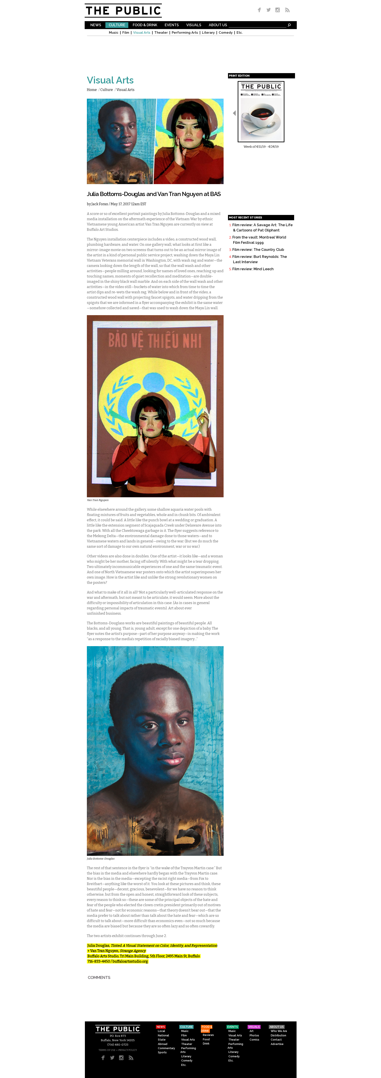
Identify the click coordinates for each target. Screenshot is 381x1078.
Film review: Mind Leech (253, 269)
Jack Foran (100, 204)
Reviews (208, 1035)
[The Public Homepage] (129, 11)
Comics (254, 1039)
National (163, 1035)
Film (125, 32)
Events (172, 25)
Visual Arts (141, 32)
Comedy (226, 32)
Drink (206, 1043)
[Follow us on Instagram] (277, 10)
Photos (254, 1035)
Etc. (240, 32)
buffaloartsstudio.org (130, 961)
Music (113, 32)
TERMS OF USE (107, 1050)
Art (252, 1031)
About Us (218, 25)
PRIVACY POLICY (127, 1050)
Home (92, 90)
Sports (162, 1052)
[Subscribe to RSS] (286, 10)
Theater (161, 32)
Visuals (193, 25)
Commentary (166, 1048)
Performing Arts (185, 32)
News (95, 25)
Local (161, 1031)
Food (206, 1039)
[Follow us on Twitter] (269, 10)
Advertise (277, 1044)
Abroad (162, 1044)
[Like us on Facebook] (260, 10)
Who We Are (279, 1031)
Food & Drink (145, 25)
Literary (208, 32)
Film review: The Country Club (258, 250)
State (162, 1039)
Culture (117, 25)
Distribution (278, 1035)
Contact (276, 1039)
